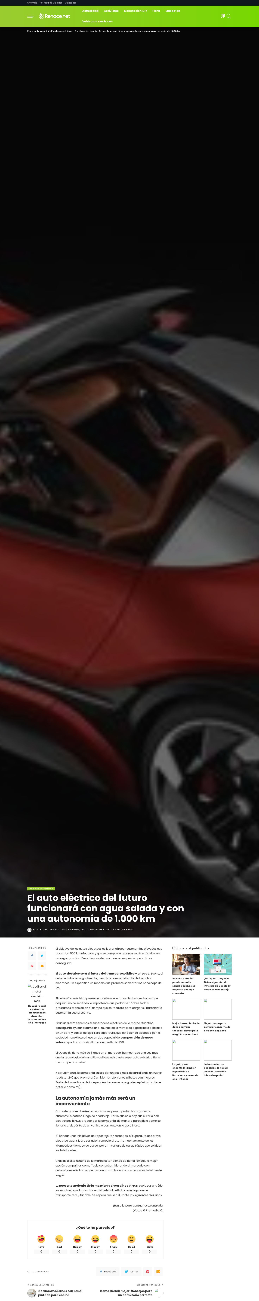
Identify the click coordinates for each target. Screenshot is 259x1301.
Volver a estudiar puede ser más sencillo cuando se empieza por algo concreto (183, 986)
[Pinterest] (32, 966)
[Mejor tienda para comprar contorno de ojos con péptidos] (218, 1009)
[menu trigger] (32, 16)
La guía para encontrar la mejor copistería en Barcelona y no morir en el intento (185, 1071)
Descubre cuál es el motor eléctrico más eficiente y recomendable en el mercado (37, 1014)
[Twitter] (42, 955)
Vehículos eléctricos (41, 888)
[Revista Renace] (57, 16)
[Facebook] (32, 955)
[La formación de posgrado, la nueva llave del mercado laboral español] (218, 1050)
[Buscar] (229, 16)
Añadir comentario (123, 929)
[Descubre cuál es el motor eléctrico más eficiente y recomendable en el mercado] (37, 993)
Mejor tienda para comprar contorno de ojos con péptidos (217, 1027)
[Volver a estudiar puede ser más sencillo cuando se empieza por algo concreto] (186, 964)
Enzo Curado (40, 929)
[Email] (42, 966)
